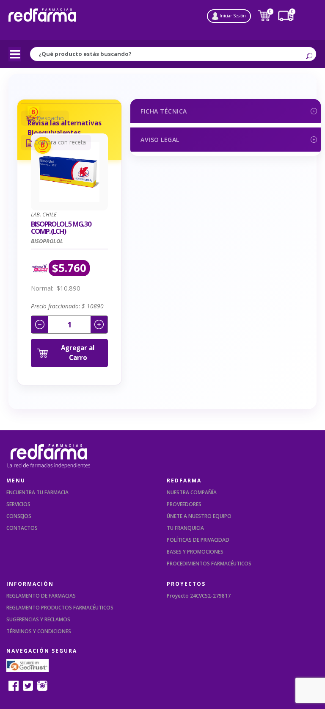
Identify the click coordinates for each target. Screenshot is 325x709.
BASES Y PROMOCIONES (195, 551)
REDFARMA (184, 480)
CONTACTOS (22, 528)
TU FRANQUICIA (185, 528)
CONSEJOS (18, 516)
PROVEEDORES (184, 504)
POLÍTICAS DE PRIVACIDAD (198, 539)
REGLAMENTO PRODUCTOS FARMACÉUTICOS (59, 607)
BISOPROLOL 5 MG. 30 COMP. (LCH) (61, 228)
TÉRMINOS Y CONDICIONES (38, 631)
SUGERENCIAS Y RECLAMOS (38, 619)
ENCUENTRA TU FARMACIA (37, 492)
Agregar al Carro (78, 352)
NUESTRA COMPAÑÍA (192, 492)
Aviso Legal (159, 140)
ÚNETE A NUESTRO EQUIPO (199, 516)
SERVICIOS (18, 504)
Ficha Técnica (163, 111)
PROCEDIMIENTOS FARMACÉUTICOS (209, 563)
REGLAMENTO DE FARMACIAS (41, 595)
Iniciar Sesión (232, 16)
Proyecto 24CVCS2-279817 (199, 595)
